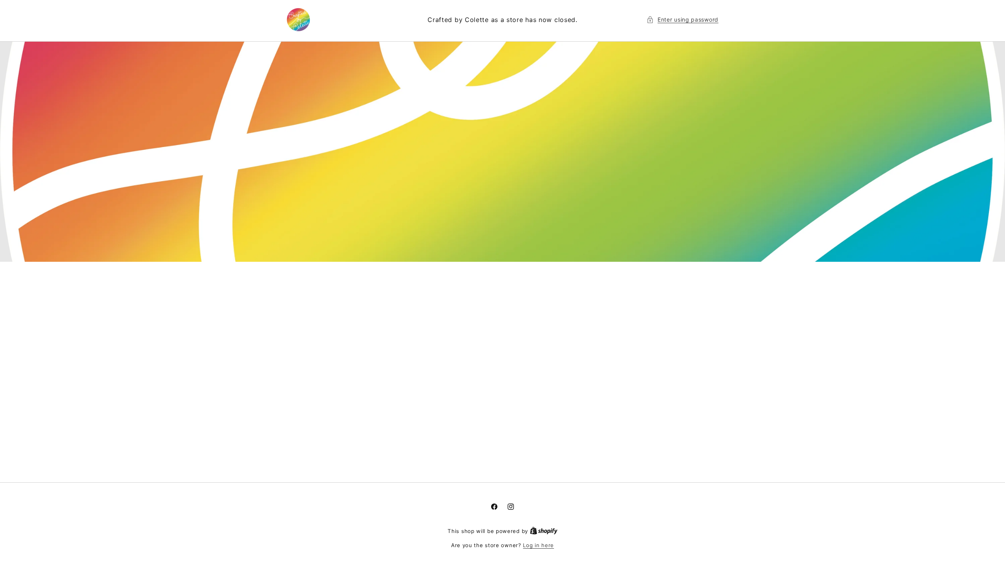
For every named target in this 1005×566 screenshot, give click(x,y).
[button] (682, 19)
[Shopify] (543, 531)
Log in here (538, 545)
